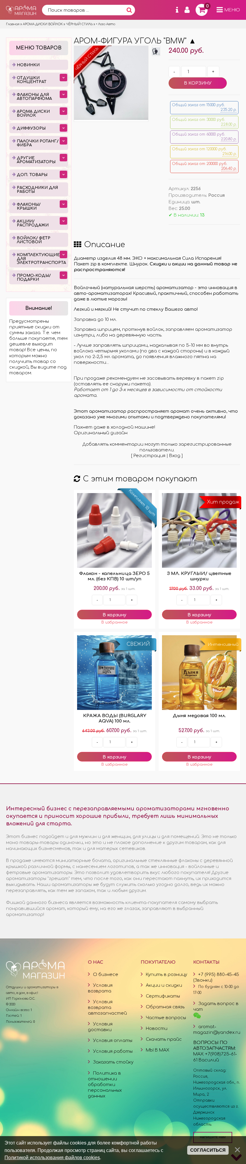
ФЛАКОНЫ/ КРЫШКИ (28, 206)
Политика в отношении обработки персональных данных (105, 1084)
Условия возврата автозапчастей (107, 1007)
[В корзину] (114, 614)
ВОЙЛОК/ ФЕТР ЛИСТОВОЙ (33, 240)
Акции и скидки (164, 985)
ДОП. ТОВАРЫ (32, 175)
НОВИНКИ (28, 65)
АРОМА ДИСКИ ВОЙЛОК (33, 113)
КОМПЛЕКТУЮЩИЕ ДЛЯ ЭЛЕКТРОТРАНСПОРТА (41, 259)
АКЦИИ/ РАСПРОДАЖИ (33, 223)
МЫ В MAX (157, 1050)
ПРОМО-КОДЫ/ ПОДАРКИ (34, 278)
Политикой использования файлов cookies (52, 1157)
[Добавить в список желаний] (114, 622)
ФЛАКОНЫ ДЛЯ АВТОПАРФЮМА (34, 97)
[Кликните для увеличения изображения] (111, 83)
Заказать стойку (113, 1062)
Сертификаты (163, 996)
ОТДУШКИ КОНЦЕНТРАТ (31, 80)
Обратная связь (165, 1006)
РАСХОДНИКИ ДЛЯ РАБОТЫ (37, 190)
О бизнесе (105, 974)
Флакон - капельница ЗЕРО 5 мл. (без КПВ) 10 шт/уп (114, 576)
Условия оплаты (112, 1040)
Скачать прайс (164, 1039)
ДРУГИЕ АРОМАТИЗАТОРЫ (36, 160)
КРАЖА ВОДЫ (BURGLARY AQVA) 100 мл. (114, 718)
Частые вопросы (166, 1017)
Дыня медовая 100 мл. (199, 715)
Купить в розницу (166, 974)
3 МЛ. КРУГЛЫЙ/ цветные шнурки (199, 576)
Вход (174, 455)
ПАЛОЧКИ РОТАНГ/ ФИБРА (37, 143)
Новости (156, 1028)
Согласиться (208, 1150)
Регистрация (149, 455)
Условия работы (113, 1051)
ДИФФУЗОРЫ (31, 128)
